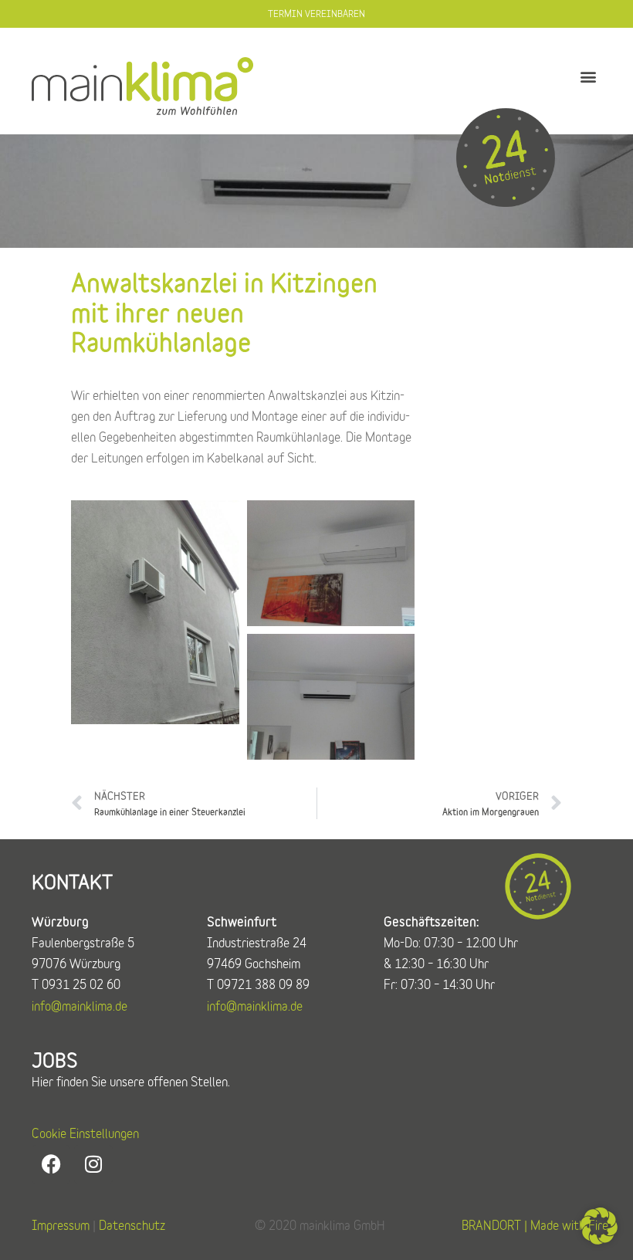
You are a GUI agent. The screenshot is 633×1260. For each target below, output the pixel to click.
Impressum (61, 1225)
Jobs (55, 1060)
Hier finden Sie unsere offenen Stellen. (131, 1081)
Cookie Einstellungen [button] (85, 1133)
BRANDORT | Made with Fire (535, 1225)
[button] (588, 77)
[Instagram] (93, 1164)
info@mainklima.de (79, 1006)
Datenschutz (132, 1225)
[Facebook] (51, 1164)
